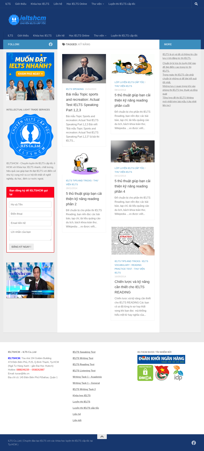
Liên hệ (58, 4)
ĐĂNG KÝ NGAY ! (21, 246)
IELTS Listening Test (84, 370)
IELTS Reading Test (83, 364)
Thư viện (96, 4)
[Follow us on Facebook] (51, 44)
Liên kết (77, 420)
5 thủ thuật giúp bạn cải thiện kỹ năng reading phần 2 (84, 199)
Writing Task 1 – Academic (87, 376)
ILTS (8, 4)
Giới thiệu (20, 4)
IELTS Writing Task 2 (84, 389)
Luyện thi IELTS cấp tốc (122, 4)
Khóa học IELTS (40, 4)
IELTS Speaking (75, 89)
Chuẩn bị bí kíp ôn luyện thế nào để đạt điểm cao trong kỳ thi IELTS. (179, 67)
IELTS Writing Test (83, 358)
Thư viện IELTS (123, 86)
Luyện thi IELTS (81, 401)
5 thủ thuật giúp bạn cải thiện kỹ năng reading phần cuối (132, 100)
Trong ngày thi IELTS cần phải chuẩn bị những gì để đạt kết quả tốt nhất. (180, 78)
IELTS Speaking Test (84, 352)
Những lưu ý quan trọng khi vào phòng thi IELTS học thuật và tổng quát (180, 90)
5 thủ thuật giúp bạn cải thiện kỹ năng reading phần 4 (132, 186)
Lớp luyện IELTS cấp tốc (129, 82)
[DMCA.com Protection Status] (145, 380)
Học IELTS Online (77, 4)
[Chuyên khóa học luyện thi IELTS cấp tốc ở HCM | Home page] (27, 19)
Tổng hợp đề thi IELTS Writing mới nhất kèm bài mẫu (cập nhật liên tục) (179, 101)
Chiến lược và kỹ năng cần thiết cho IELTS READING (132, 287)
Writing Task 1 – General (86, 383)
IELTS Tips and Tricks (78, 180)
